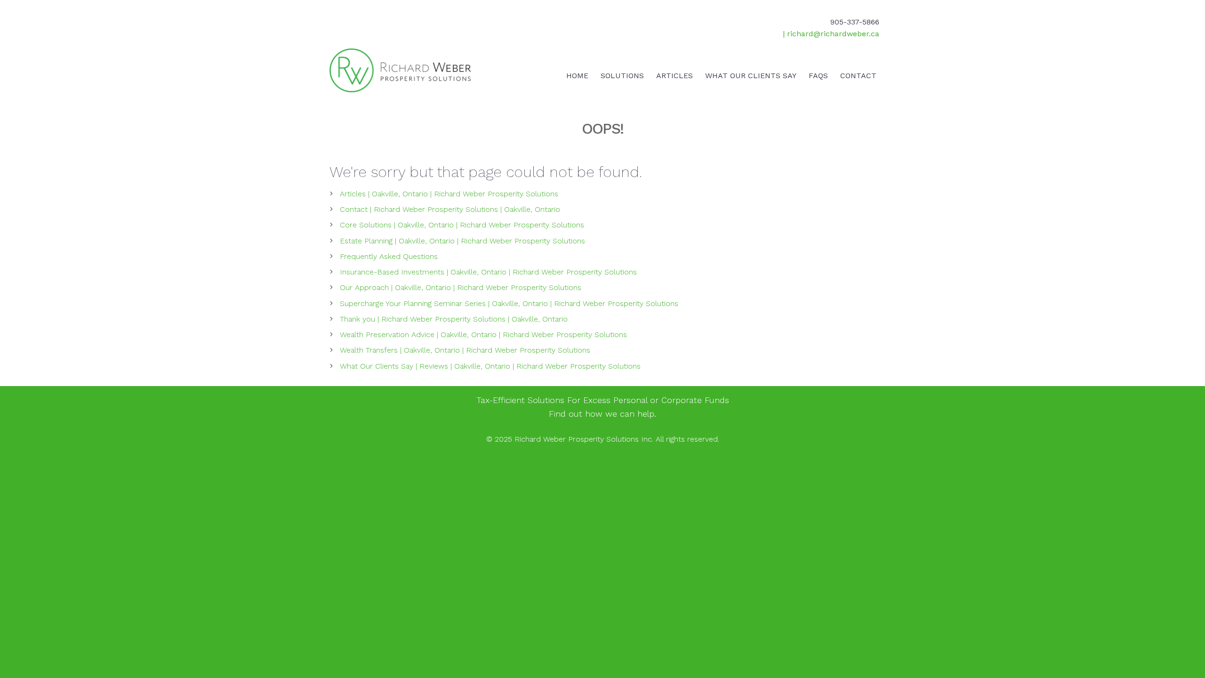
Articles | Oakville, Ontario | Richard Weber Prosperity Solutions (449, 193)
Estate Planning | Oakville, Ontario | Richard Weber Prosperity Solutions (462, 240)
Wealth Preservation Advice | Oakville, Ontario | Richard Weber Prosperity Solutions (483, 334)
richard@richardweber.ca (833, 33)
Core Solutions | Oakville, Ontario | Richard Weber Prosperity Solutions (462, 224)
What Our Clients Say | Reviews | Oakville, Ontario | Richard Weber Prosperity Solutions (490, 366)
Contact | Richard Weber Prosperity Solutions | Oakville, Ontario (450, 209)
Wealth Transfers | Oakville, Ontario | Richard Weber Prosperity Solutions (465, 350)
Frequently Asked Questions (389, 256)
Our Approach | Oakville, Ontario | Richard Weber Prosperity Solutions (460, 287)
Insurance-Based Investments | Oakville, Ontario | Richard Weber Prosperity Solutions (488, 271)
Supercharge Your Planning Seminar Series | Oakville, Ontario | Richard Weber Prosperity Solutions (509, 303)
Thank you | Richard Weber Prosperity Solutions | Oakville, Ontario (454, 319)
